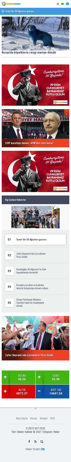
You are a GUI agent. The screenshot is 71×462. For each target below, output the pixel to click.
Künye (33, 418)
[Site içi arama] (42, 441)
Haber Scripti (33, 449)
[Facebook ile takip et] (29, 441)
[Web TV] (62, 4)
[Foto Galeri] (67, 4)
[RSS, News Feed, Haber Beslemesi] (35, 441)
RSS (52, 418)
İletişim (44, 418)
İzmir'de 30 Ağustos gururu (19, 11)
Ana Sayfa (22, 418)
